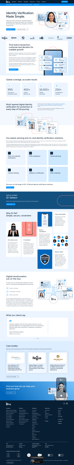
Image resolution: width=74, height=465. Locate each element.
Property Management (36, 431)
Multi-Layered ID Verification (24, 419)
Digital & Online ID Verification (11, 410)
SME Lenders (34, 434)
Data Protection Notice (49, 460)
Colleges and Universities (36, 414)
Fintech (33, 425)
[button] (36, 338)
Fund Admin (34, 437)
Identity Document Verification (11, 411)
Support (60, 423)
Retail (33, 433)
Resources (47, 408)
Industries (34, 408)
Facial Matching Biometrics (23, 413)
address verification (58, 105)
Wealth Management (35, 439)
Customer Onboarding (10, 419)
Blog (46, 411)
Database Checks (22, 416)
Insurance (33, 427)
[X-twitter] (64, 403)
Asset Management (35, 413)
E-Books (46, 416)
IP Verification (21, 424)
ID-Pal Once (8, 425)
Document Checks (22, 411)
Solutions (8, 408)
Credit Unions (34, 416)
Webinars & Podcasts (48, 414)
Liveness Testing (22, 414)
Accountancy (34, 410)
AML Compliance (9, 414)
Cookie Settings (10, 462)
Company (60, 408)
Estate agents (34, 422)
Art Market (34, 411)
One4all (60, 421)
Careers (59, 413)
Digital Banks (34, 419)
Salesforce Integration (10, 422)
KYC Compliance (9, 416)
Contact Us (60, 419)
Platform (21, 408)
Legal (33, 428)
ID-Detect (8, 427)
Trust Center (60, 416)
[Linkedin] (67, 403)
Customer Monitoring (10, 424)
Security (59, 414)
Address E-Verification (10, 413)
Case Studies (47, 410)
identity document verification (54, 103)
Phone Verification (22, 422)
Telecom (33, 436)
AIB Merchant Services (13, 333)
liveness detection (48, 105)
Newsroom (47, 413)
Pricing (46, 421)
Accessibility (66, 460)
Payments (33, 430)
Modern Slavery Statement (58, 460)
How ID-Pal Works (22, 410)
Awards (59, 411)
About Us (59, 410)
